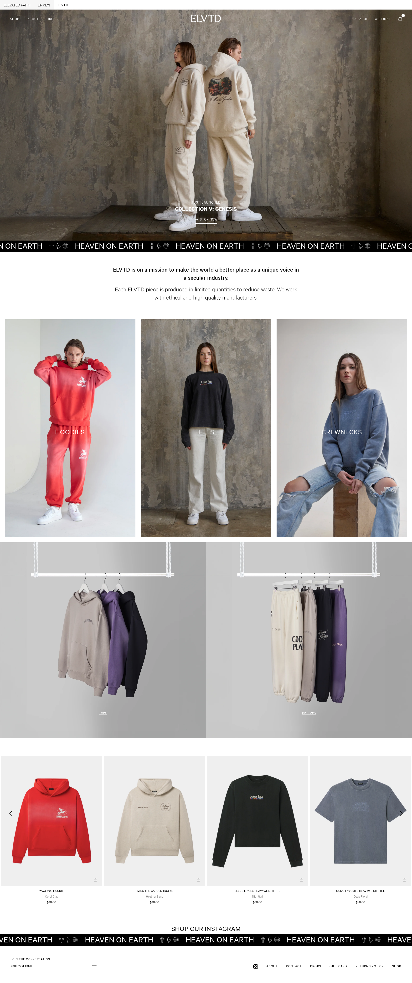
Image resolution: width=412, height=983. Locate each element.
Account (384, 18)
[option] (51, 831)
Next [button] (401, 815)
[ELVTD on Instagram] (255, 966)
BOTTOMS (309, 712)
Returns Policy (369, 966)
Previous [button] (10, 815)
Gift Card (338, 966)
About (33, 18)
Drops (52, 18)
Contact (294, 966)
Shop (14, 18)
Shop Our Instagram (206, 928)
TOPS (103, 712)
